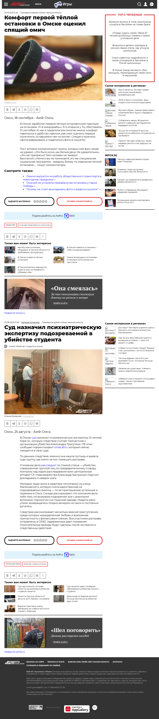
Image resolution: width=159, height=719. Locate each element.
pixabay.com (10, 102)
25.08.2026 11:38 (11, 322)
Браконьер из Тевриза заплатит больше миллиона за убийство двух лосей (82, 598)
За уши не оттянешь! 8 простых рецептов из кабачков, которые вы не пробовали (136, 133)
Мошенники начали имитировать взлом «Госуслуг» (133, 201)
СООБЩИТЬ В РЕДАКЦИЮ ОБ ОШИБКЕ (43, 665)
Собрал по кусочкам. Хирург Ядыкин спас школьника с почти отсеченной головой (136, 350)
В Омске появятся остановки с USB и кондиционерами (81, 248)
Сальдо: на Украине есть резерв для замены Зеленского (134, 181)
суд (34, 437)
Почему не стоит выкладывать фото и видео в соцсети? (62, 189)
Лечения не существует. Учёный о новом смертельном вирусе (134, 369)
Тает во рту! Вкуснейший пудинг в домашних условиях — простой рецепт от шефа (134, 340)
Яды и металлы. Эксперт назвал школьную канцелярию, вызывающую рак (133, 92)
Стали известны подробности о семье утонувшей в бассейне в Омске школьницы (130, 60)
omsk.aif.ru (61, 447)
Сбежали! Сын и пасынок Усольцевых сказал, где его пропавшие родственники (136, 381)
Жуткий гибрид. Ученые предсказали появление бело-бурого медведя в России (136, 112)
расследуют (49, 465)
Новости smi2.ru (14, 313)
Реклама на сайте (35, 662)
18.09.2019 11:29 (11, 12)
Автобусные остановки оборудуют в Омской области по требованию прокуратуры (34, 250)
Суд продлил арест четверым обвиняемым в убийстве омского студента (83, 588)
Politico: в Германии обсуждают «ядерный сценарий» (132, 191)
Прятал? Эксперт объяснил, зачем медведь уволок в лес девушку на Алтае (134, 143)
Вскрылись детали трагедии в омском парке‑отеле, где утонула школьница (130, 48)
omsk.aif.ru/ (28, 416)
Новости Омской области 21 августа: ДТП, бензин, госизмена (33, 597)
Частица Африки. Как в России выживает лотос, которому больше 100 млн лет (135, 360)
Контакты (117, 662)
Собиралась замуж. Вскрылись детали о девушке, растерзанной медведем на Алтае (134, 123)
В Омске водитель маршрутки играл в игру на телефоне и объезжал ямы (32, 269)
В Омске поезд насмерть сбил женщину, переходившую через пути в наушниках (129, 73)
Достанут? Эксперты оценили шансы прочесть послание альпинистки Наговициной (136, 330)
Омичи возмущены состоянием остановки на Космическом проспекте (82, 259)
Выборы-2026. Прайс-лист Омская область (88, 662)
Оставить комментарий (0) (79, 201)
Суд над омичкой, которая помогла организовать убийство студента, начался (34, 588)
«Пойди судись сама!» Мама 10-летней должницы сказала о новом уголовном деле (130, 36)
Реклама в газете (56, 662)
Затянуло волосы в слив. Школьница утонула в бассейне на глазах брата (130, 23)
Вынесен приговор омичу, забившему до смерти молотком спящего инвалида (33, 608)
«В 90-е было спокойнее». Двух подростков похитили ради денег (134, 101)
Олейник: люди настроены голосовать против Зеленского (132, 170)
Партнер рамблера (53, 707)
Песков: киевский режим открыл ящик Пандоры (133, 160)
